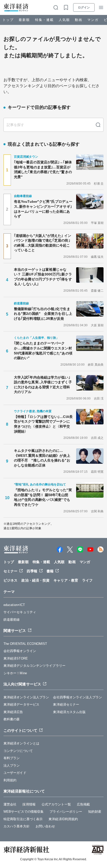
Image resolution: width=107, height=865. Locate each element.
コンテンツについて (18, 751)
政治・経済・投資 (35, 580)
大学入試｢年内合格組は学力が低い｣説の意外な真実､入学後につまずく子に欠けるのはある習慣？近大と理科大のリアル (43, 384)
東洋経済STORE (15, 658)
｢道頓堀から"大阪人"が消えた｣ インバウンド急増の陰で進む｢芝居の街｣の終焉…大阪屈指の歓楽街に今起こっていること (42, 243)
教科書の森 (11, 719)
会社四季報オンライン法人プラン (77, 697)
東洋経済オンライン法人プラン (26, 697)
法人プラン (11, 765)
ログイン (84, 7)
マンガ (93, 20)
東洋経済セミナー (66, 704)
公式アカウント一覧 (56, 804)
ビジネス (10, 580)
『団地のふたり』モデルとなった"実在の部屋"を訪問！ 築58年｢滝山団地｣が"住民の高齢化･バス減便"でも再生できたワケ (43, 497)
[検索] (98, 125)
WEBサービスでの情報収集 (23, 811)
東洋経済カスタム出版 (69, 712)
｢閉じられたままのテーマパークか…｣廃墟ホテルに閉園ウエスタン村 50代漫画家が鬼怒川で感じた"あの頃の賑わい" (43, 350)
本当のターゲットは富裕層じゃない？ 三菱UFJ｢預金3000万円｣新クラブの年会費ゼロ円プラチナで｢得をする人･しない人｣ (43, 276)
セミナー (10, 571)
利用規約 (9, 780)
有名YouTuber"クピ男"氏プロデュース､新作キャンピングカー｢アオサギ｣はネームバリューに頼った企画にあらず (43, 209)
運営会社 (9, 804)
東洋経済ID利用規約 (63, 819)
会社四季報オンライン (19, 651)
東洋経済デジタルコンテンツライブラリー (34, 665)
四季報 (32, 571)
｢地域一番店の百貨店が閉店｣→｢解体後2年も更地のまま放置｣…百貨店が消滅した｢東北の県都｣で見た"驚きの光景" (43, 169)
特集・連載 (44, 20)
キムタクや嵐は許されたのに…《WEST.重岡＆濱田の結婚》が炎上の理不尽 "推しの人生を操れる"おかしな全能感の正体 (42, 458)
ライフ (87, 580)
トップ (8, 20)
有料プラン (11, 758)
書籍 (50, 571)
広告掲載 (83, 804)
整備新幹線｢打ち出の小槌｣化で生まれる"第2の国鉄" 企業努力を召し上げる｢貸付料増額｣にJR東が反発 (43, 314)
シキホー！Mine (15, 673)
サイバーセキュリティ (19, 612)
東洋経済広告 (13, 712)
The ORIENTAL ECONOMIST (25, 644)
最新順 (24, 20)
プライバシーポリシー (66, 811)
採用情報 (28, 804)
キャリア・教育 (66, 580)
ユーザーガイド (14, 773)
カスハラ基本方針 (16, 826)
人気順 (64, 20)
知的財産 (94, 811)
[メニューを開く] (101, 7)
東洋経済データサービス (21, 704)
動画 (78, 20)
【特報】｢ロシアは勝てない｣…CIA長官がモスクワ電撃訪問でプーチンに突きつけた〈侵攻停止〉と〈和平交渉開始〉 (43, 424)
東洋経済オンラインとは (21, 743)
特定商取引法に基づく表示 (23, 819)
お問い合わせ (45, 826)
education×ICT (14, 605)
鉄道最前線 (11, 619)
